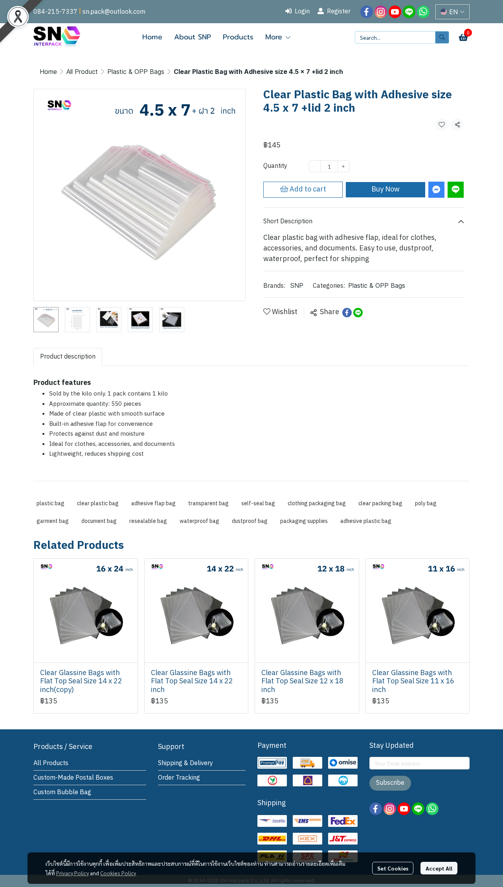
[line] (409, 12)
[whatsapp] (423, 12)
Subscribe (390, 783)
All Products (50, 763)
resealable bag (148, 521)
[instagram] (380, 12)
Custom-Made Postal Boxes (73, 778)
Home (48, 71)
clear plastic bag (98, 503)
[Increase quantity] (343, 166)
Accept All (439, 868)
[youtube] (395, 12)
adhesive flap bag (153, 503)
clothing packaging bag (317, 503)
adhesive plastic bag (365, 521)
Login (302, 11)
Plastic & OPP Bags (135, 71)
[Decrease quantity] (314, 166)
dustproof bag (250, 521)
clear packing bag (380, 503)
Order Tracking (179, 778)
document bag (99, 521)
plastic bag (50, 503)
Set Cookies (392, 868)
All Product (82, 71)
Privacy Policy (72, 872)
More (275, 36)
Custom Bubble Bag (62, 792)
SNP (296, 285)
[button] (452, 11)
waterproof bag (199, 521)
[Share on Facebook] (347, 312)
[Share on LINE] (358, 312)
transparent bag (208, 503)
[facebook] (366, 12)
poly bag (426, 503)
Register (339, 11)
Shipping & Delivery (185, 763)
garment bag (53, 521)
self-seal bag (258, 503)
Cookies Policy (118, 872)
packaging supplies (304, 521)
